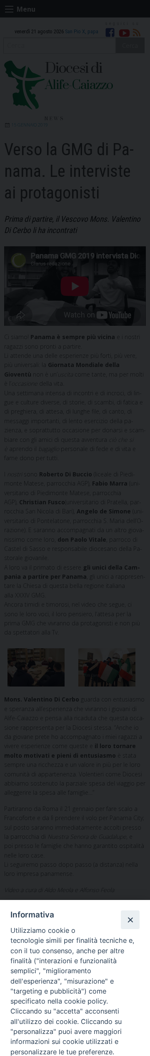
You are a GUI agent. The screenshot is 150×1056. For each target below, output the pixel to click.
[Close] (130, 919)
